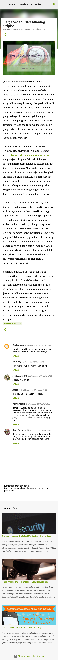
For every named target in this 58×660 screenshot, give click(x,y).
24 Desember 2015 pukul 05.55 (35, 390)
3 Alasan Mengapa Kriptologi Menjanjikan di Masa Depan (27, 536)
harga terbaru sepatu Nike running (30, 155)
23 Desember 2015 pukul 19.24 (39, 345)
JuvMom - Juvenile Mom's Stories (24, 4)
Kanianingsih (19, 345)
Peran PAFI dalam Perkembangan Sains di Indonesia (25, 582)
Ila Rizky (16, 361)
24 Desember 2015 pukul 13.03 (38, 404)
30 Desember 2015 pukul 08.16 (39, 430)
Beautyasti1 (18, 404)
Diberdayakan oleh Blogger (30, 656)
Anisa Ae (17, 390)
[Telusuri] (54, 4)
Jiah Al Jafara (19, 375)
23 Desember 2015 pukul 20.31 (34, 362)
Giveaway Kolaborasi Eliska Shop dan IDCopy (21, 628)
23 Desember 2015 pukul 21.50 (40, 376)
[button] (4, 35)
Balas (15, 356)
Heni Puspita (19, 430)
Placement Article (12, 323)
